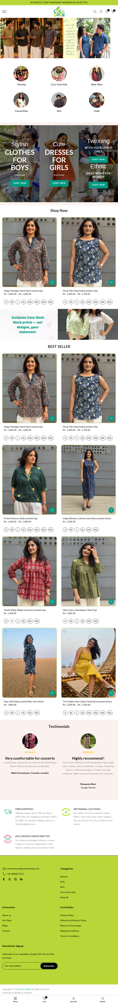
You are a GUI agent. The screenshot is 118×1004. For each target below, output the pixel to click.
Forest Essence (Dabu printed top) (20, 518)
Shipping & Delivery (69, 931)
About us (6, 915)
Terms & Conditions (69, 936)
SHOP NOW (19, 183)
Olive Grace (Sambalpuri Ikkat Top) (80, 610)
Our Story (7, 920)
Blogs (5, 925)
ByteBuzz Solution (23, 993)
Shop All (64, 897)
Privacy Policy (67, 915)
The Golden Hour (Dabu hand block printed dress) (87, 701)
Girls (62, 881)
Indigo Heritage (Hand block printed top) (23, 291)
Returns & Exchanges (70, 925)
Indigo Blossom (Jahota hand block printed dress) (87, 518)
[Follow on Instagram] (15, 879)
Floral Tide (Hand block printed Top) (80, 291)
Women (64, 876)
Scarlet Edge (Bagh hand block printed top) (25, 610)
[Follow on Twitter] (9, 879)
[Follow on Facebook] (3, 879)
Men (62, 887)
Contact (6, 931)
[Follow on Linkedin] (21, 879)
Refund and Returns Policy (73, 920)
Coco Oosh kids (68, 892)
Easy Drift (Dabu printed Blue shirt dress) (24, 701)
